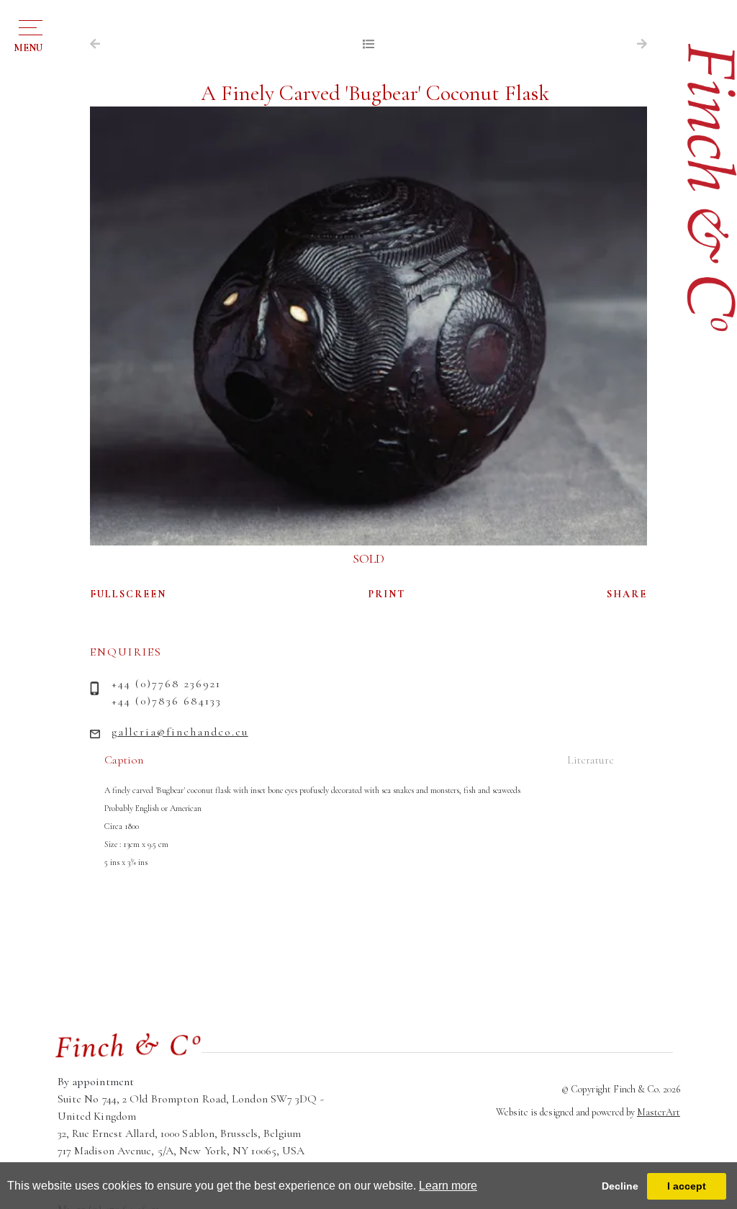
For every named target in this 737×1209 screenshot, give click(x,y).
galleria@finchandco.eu (180, 732)
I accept (686, 1186)
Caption (123, 760)
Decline (620, 1186)
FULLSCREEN (128, 594)
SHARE (627, 594)
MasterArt (658, 1112)
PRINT (386, 594)
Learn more (448, 1185)
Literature (590, 760)
